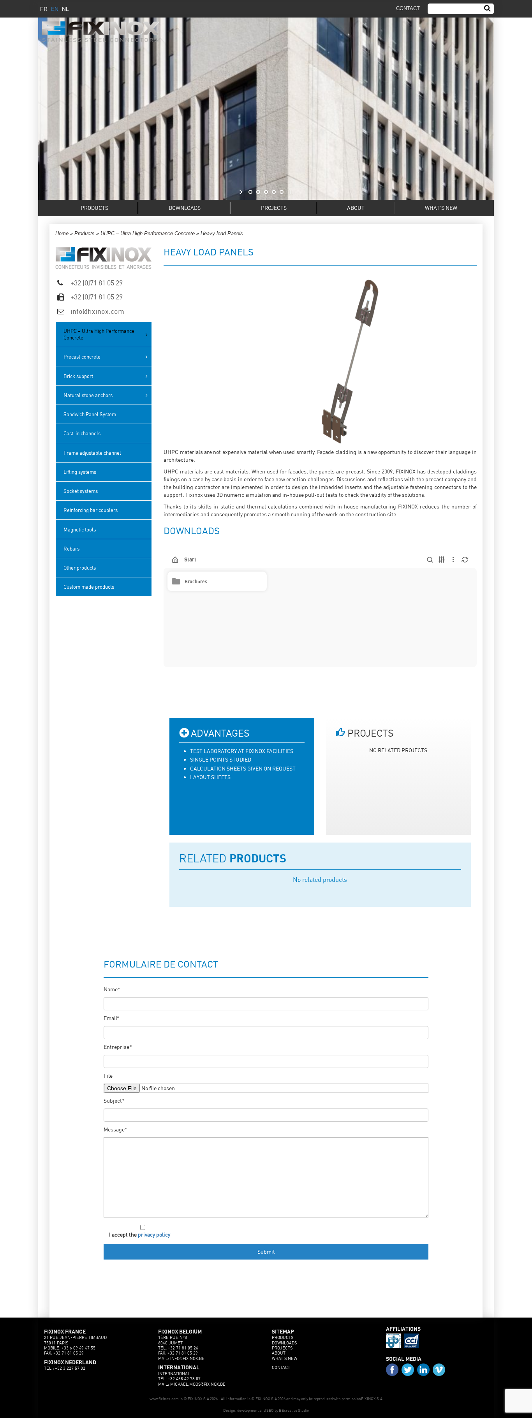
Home (62, 233)
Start (190, 560)
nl (65, 9)
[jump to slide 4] (274, 192)
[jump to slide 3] (266, 192)
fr (44, 9)
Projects (274, 207)
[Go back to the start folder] (175, 560)
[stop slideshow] (290, 192)
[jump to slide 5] (281, 192)
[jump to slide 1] (250, 192)
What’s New (441, 207)
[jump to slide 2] (258, 192)
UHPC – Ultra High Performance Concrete (147, 233)
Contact (281, 1367)
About (356, 207)
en (54, 9)
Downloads (185, 207)
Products (94, 207)
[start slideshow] (242, 192)
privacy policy (154, 1234)
